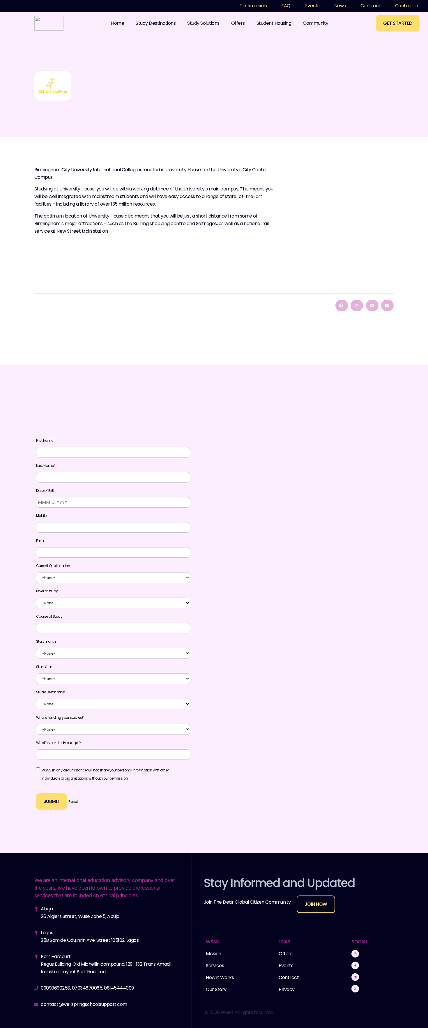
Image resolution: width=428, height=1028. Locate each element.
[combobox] (113, 577)
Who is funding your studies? (60, 717)
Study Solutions (203, 23)
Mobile (41, 515)
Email (40, 541)
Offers (238, 23)
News (340, 5)
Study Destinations (156, 23)
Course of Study (49, 616)
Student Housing (274, 23)
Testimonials (253, 5)
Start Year (44, 667)
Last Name (45, 465)
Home (117, 23)
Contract (370, 5)
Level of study (47, 591)
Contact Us (407, 5)
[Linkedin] (355, 977)
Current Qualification (53, 566)
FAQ (286, 5)
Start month (46, 641)
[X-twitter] (355, 988)
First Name (44, 440)
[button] (341, 305)
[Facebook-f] (355, 965)
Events (312, 5)
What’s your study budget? (58, 743)
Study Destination (50, 692)
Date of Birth (46, 490)
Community (315, 23)
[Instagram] (355, 954)
